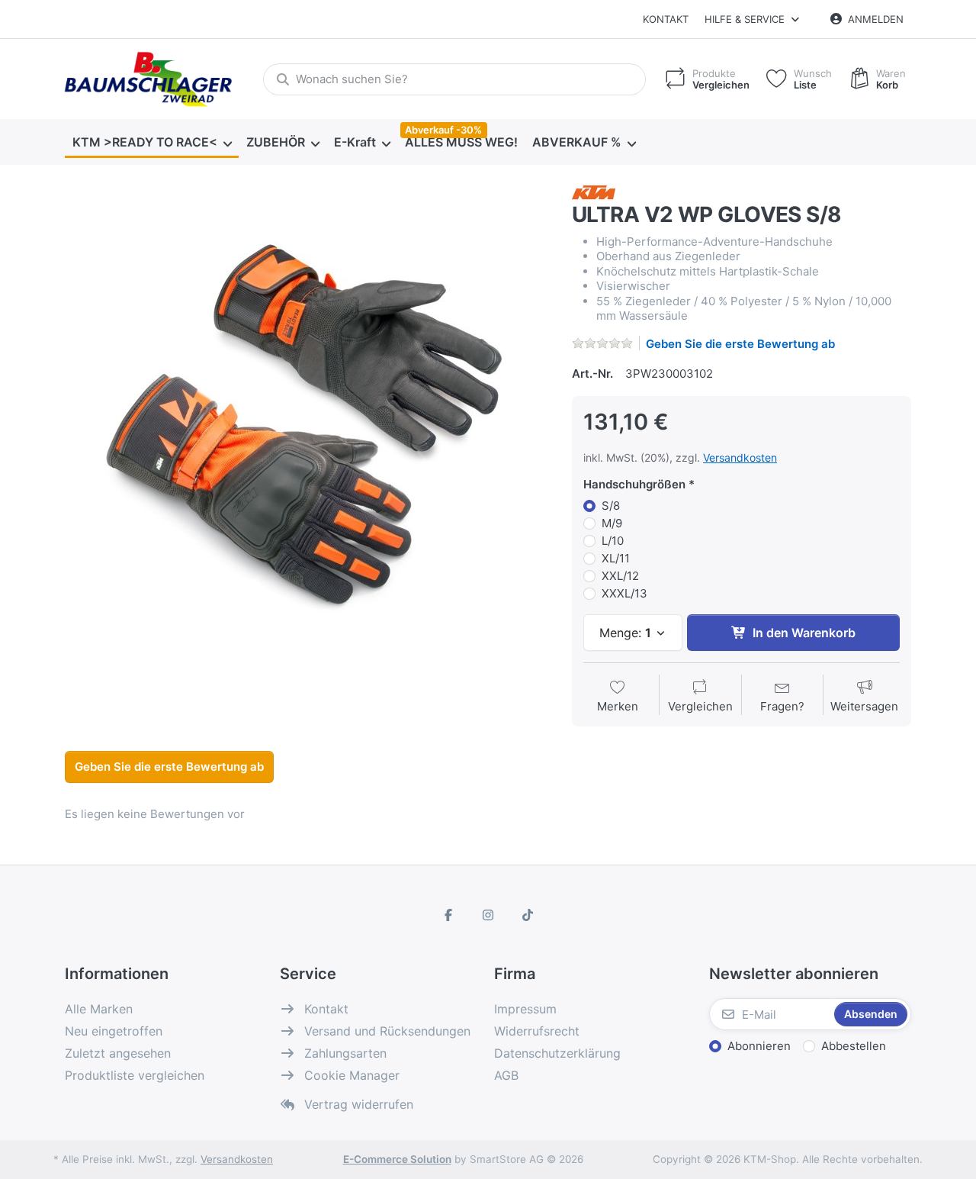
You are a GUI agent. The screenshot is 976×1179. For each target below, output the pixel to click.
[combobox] (454, 79)
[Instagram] (488, 915)
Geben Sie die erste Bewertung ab (740, 344)
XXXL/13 (624, 593)
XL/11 (616, 558)
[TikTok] (527, 915)
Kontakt (666, 19)
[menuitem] (152, 142)
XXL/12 (620, 576)
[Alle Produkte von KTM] (593, 191)
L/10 (613, 540)
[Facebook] (449, 915)
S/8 (611, 505)
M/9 (612, 523)
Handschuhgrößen (634, 484)
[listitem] (307, 425)
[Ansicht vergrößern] (307, 425)
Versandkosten (740, 457)
